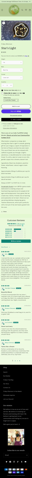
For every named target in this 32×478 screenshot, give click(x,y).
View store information (10, 128)
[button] (2, 10)
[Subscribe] (27, 455)
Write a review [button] (16, 241)
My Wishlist (6, 376)
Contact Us (6, 387)
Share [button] (5, 211)
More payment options (16, 115)
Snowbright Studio (7, 186)
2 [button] (15, 361)
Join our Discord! (8, 399)
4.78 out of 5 (20, 224)
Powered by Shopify (21, 475)
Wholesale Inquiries (9, 395)
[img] (5, 252)
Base (2, 66)
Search (5, 372)
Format (3, 74)
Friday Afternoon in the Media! (12, 391)
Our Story (6, 384)
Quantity (3, 82)
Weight (3, 59)
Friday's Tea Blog (8, 380)
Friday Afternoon (13, 475)
